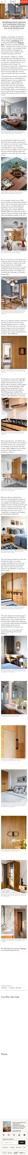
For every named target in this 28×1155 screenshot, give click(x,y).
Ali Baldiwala (15, 41)
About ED (18, 1147)
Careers (12, 1147)
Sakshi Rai (17, 30)
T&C (24, 1147)
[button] (4, 988)
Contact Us (5, 1147)
